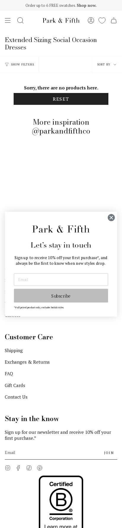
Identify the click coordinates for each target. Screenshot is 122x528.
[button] (20, 20)
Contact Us (16, 397)
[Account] (90, 20)
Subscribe (61, 295)
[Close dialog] (111, 217)
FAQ (9, 373)
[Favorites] (102, 20)
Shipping (14, 350)
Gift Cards (15, 385)
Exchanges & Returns (27, 362)
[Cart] (113, 20)
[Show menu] (7, 20)
